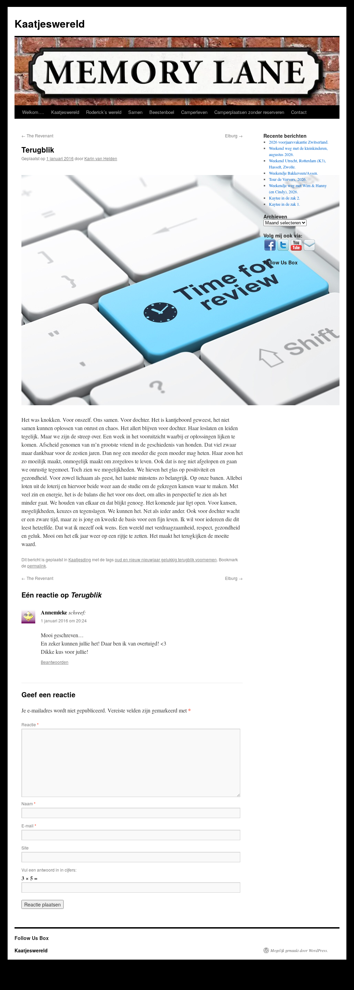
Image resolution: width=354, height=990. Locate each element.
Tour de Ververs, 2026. (288, 179)
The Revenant (37, 135)
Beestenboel (161, 112)
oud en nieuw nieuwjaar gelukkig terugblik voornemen (166, 559)
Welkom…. (33, 112)
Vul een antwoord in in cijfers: (48, 870)
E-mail (28, 825)
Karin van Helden (100, 158)
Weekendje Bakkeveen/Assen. (293, 173)
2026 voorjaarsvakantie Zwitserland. (298, 142)
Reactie (30, 724)
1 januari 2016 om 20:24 (64, 620)
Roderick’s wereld (103, 112)
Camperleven (194, 112)
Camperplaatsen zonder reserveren (249, 112)
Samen (135, 112)
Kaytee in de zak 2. (284, 198)
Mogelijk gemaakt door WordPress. (299, 950)
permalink (36, 566)
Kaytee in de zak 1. (284, 204)
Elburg (234, 135)
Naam (28, 803)
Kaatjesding (79, 559)
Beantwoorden (54, 662)
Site (25, 848)
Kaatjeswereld (50, 23)
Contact (299, 112)
